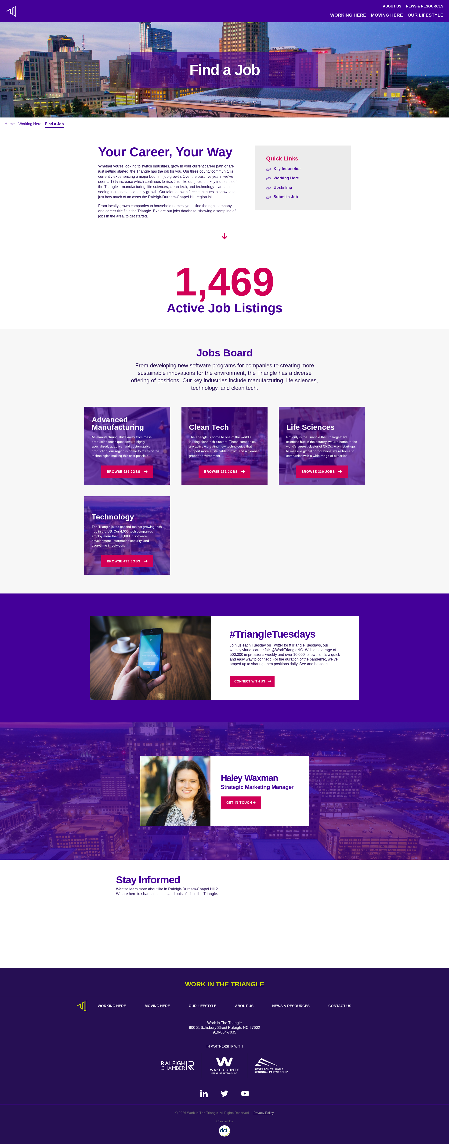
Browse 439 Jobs (123, 561)
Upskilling (283, 187)
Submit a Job (286, 197)
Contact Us (339, 1006)
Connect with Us (249, 681)
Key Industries (287, 169)
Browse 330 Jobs (318, 471)
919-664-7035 (224, 1032)
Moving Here (387, 15)
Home (10, 124)
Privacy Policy (263, 1113)
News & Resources (424, 6)
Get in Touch (239, 802)
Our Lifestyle (425, 15)
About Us (392, 6)
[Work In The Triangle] (11, 11)
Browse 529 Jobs (123, 471)
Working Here (348, 15)
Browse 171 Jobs (221, 471)
